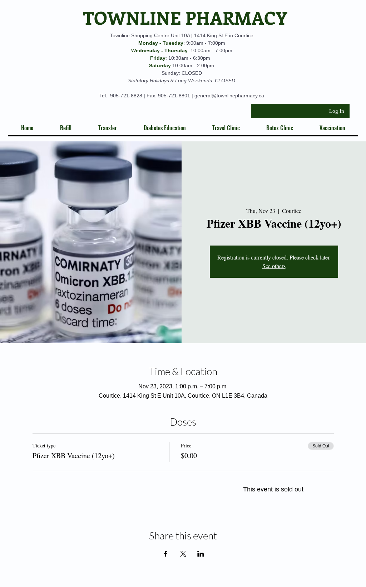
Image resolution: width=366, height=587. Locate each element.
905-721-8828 (126, 95)
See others (274, 266)
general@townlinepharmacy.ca (229, 95)
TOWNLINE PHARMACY (185, 17)
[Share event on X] (183, 554)
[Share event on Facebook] (165, 554)
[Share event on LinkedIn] (200, 554)
